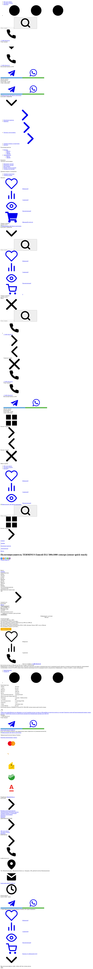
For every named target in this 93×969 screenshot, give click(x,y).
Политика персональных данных (9, 737)
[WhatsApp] (7, 558)
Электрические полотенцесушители (10, 812)
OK (2, 967)
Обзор (2, 560)
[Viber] (9, 558)
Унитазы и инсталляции (7, 814)
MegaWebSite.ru (11, 797)
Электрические (4, 548)
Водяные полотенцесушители (8, 810)
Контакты (3, 833)
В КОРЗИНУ (4, 614)
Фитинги (3, 817)
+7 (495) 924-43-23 (5, 40)
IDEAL (2, 551)
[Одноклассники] (3, 558)
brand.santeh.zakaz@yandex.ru (8, 730)
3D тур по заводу (5, 831)
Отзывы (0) (6, 560)
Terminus (3, 543)
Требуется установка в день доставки (11, 613)
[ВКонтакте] (1, 558)
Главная (3, 540)
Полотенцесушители (6, 546)
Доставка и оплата (5, 832)
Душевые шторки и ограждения (8, 813)
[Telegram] (5, 558)
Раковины (3, 816)
